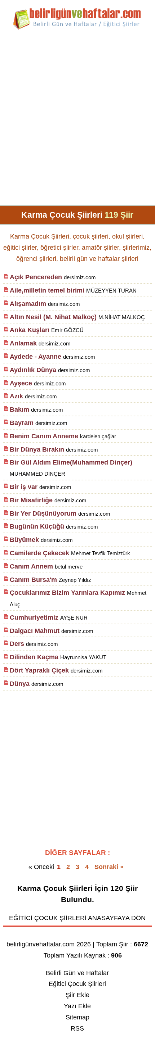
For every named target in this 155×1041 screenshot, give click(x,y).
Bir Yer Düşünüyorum (43, 513)
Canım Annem (31, 566)
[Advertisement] (77, 120)
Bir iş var (23, 486)
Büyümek (24, 539)
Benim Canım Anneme (44, 436)
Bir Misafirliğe (31, 500)
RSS (77, 1028)
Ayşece (21, 383)
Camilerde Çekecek (39, 553)
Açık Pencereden (36, 277)
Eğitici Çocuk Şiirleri (77, 983)
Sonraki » (109, 866)
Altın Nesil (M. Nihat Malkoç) (53, 317)
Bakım (19, 409)
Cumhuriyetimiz (34, 617)
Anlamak (23, 343)
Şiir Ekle (77, 995)
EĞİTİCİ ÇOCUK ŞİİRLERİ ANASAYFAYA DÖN (77, 918)
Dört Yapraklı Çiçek (39, 670)
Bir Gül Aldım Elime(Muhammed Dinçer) (71, 462)
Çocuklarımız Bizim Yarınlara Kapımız (67, 592)
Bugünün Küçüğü (37, 526)
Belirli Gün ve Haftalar (77, 973)
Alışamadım (29, 303)
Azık (16, 396)
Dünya (20, 683)
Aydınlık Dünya (33, 370)
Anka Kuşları (29, 330)
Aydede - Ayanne (35, 356)
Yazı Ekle (77, 1006)
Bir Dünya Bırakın (37, 449)
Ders (17, 643)
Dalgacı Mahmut (34, 630)
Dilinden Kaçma (34, 657)
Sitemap (77, 1017)
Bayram (22, 422)
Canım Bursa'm (33, 579)
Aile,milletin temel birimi (47, 290)
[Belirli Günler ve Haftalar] (77, 28)
